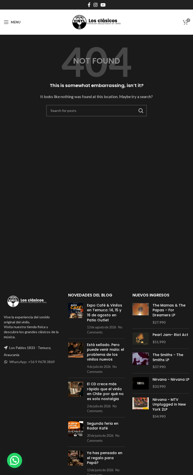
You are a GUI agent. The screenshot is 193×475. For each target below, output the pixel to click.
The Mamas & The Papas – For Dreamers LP (169, 310)
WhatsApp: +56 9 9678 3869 (32, 362)
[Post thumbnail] (75, 319)
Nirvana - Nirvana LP (171, 379)
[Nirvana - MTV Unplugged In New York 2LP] (140, 408)
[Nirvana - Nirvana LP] (140, 383)
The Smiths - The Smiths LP (168, 357)
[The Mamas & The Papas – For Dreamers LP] (140, 314)
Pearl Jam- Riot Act (170, 334)
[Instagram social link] (95, 5)
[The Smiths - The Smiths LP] (140, 361)
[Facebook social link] (89, 5)
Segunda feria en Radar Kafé (102, 426)
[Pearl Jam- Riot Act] (140, 338)
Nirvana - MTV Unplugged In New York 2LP (169, 404)
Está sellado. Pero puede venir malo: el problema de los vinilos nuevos (105, 352)
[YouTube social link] (103, 5)
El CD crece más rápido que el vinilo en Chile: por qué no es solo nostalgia (105, 391)
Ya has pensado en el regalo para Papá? (104, 457)
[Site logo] (96, 22)
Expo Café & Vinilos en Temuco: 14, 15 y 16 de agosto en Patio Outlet (104, 313)
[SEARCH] (141, 110)
